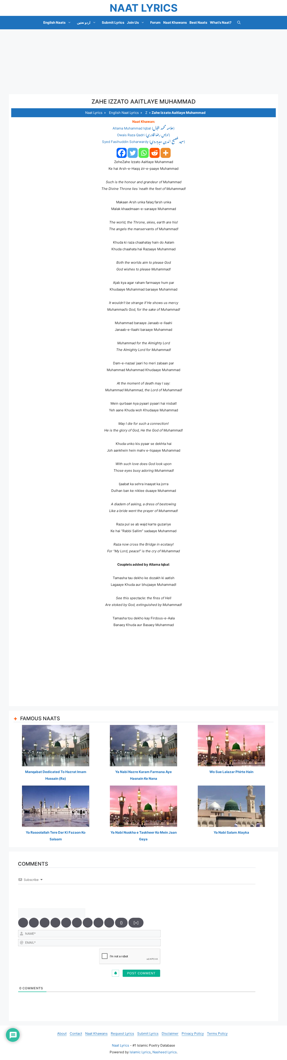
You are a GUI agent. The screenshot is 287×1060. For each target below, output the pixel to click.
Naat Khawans (175, 22)
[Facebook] (122, 153)
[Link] (109, 923)
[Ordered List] (66, 923)
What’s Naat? (220, 22)
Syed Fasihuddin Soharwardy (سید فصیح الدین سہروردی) (143, 142)
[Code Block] (98, 923)
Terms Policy (217, 1033)
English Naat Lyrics (124, 112)
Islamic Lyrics (140, 1052)
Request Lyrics (122, 1033)
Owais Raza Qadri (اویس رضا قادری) (143, 135)
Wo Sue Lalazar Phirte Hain (231, 772)
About (62, 1033)
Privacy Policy (193, 1033)
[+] (136, 922)
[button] (239, 22)
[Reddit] (155, 153)
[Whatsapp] (144, 153)
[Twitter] (133, 153)
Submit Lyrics (113, 22)
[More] (166, 153)
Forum (155, 22)
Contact (76, 1033)
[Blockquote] (88, 923)
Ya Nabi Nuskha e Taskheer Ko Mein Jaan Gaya (144, 835)
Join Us (133, 22)
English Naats (54, 22)
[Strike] (55, 923)
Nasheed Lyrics (164, 1052)
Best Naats (198, 22)
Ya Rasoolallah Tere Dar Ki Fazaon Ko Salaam (55, 835)
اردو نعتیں (83, 22)
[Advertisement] (143, 61)
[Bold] (23, 923)
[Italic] (34, 923)
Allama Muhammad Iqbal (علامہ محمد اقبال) (143, 128)
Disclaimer (170, 1033)
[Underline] (45, 923)
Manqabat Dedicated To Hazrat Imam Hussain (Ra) (55, 775)
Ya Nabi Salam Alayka (231, 832)
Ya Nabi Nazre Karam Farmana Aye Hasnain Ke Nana (143, 775)
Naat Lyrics (144, 8)
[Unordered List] (77, 923)
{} (121, 922)
